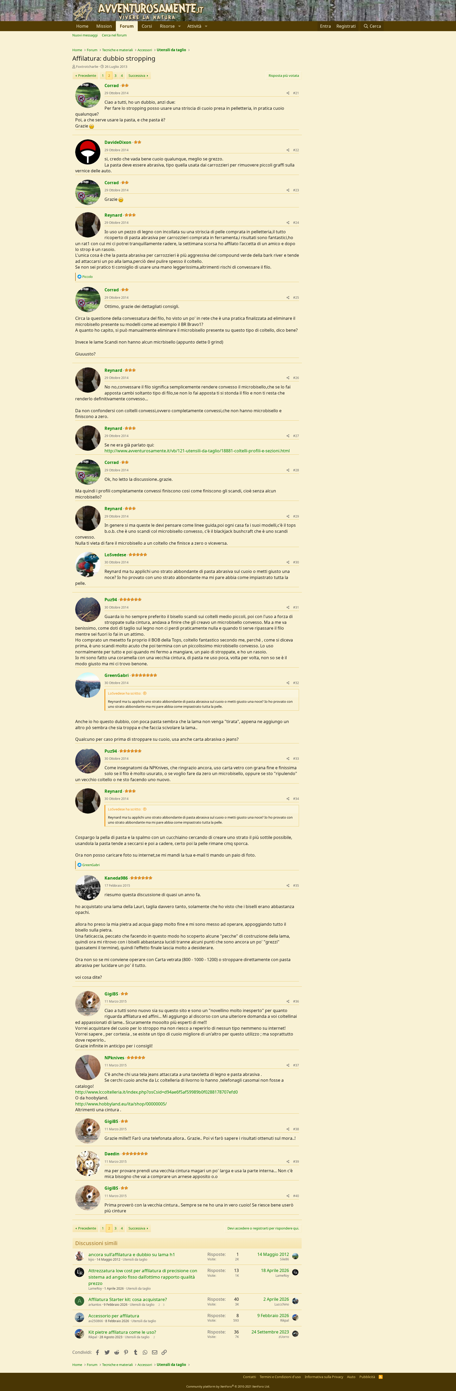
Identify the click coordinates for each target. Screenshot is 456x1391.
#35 (296, 885)
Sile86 (284, 1259)
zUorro (284, 1337)
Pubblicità (367, 1376)
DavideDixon (117, 142)
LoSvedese (115, 555)
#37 (296, 1065)
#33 (296, 758)
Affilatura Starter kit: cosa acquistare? (127, 1299)
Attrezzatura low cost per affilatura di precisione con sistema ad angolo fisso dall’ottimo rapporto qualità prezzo (142, 1276)
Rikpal (284, 1320)
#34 (296, 798)
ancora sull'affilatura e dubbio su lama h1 (131, 1254)
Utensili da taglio (135, 1259)
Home (82, 26)
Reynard (113, 215)
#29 (296, 516)
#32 (296, 683)
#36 (296, 1001)
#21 (296, 93)
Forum (127, 26)
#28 (296, 470)
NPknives (114, 1058)
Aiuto (351, 1376)
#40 (296, 1196)
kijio (91, 1259)
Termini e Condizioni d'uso (280, 1376)
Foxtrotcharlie (87, 66)
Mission (104, 26)
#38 (296, 1129)
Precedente (87, 75)
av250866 (95, 1321)
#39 (296, 1161)
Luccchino (281, 1304)
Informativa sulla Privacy (324, 1376)
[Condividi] (288, 93)
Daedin (112, 1154)
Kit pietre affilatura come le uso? (122, 1332)
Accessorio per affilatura (113, 1316)
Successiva (137, 75)
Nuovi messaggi (85, 35)
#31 (296, 607)
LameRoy (95, 1288)
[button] (169, 26)
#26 (296, 378)
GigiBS (111, 994)
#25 (296, 297)
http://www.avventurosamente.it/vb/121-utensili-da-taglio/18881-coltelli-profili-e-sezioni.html (197, 451)
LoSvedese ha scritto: (124, 693)
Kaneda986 (116, 878)
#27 (296, 436)
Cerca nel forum (114, 35)
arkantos (94, 1304)
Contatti (249, 1376)
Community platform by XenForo (228, 1386)
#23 (296, 190)
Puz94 (110, 599)
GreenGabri (116, 675)
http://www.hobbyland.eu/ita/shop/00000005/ (121, 1104)
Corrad (111, 85)
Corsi (147, 26)
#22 (296, 150)
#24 (296, 222)
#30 (296, 562)
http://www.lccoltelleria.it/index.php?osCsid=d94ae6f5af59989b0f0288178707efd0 (156, 1092)
